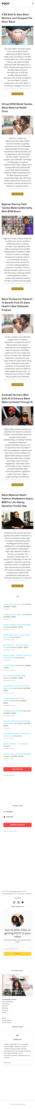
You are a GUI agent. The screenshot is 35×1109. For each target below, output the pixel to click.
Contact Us (5, 1010)
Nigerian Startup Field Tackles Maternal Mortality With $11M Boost (17, 208)
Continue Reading (17, 94)
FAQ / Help (5, 1008)
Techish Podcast (6, 1022)
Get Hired (4, 1006)
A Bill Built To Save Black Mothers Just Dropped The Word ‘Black (17, 18)
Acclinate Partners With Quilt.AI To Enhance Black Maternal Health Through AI (17, 398)
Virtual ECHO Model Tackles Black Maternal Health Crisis (17, 107)
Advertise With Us (7, 1020)
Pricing (4, 1012)
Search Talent (6, 1004)
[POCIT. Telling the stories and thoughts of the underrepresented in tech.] (6, 3)
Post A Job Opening (7, 1001)
